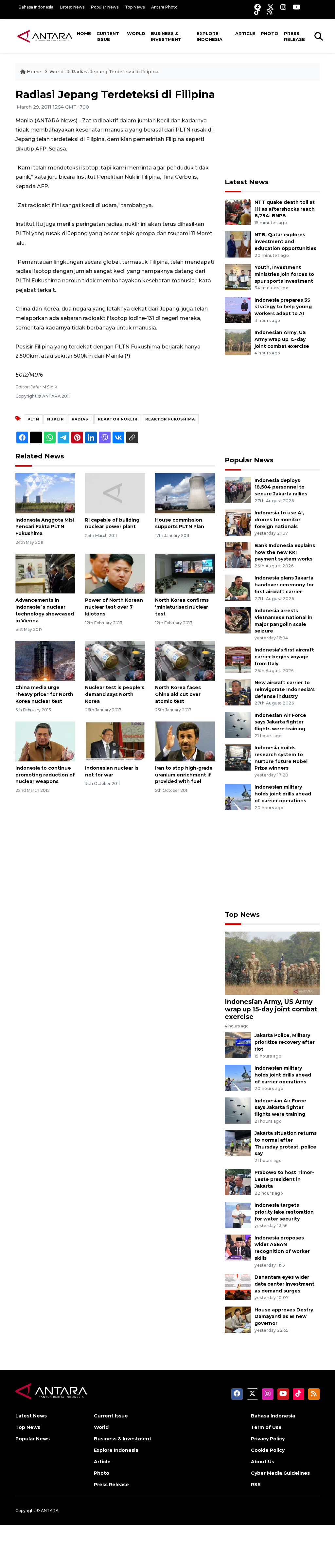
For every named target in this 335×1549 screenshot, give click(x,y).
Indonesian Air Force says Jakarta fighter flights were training (280, 722)
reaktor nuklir (117, 419)
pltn (33, 419)
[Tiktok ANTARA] (257, 12)
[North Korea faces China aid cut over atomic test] (185, 660)
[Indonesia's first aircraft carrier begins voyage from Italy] (238, 659)
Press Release (294, 36)
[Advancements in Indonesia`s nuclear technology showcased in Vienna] (45, 573)
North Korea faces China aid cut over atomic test (178, 694)
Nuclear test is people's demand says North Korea (114, 694)
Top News (135, 7)
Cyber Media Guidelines (280, 1473)
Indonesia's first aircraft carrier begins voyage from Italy (284, 657)
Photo (269, 33)
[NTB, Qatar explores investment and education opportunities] (238, 244)
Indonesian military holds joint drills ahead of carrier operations (283, 794)
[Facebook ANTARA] (257, 7)
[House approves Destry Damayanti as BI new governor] (238, 1319)
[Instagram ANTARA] (283, 7)
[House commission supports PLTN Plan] (185, 493)
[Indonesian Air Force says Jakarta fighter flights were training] (238, 724)
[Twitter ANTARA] (270, 7)
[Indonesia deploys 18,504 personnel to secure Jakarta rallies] (238, 490)
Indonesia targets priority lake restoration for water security (284, 1212)
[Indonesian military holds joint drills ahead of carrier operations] (238, 796)
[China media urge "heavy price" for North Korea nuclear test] (45, 660)
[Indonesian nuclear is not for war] (115, 741)
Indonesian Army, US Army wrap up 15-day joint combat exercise (282, 339)
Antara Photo (164, 7)
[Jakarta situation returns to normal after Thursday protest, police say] (238, 1142)
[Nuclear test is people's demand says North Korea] (115, 660)
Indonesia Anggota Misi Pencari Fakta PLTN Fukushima (44, 527)
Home (84, 33)
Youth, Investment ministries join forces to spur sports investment (284, 274)
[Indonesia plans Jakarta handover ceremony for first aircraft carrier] (238, 587)
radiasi (81, 419)
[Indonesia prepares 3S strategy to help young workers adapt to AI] (238, 309)
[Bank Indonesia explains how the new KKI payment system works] (238, 555)
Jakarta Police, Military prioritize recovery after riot (285, 1042)
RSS (256, 1484)
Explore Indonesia (209, 36)
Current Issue (108, 36)
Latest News (72, 7)
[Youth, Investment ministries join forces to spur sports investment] (238, 277)
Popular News (104, 7)
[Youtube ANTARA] (296, 7)
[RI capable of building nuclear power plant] (115, 493)
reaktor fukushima (170, 419)
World (136, 33)
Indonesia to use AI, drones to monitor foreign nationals (279, 519)
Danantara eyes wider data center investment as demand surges (284, 1284)
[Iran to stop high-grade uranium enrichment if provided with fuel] (185, 741)
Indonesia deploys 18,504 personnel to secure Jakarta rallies (281, 487)
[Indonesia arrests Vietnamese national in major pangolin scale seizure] (238, 620)
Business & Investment (166, 36)
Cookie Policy (268, 1450)
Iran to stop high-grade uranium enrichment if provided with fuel (184, 775)
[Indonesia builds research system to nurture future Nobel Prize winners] (238, 757)
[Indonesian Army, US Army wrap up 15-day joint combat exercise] (238, 342)
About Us (262, 1462)
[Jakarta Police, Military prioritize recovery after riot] (238, 1045)
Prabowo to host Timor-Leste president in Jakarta (284, 1179)
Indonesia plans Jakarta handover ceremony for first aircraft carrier (284, 585)
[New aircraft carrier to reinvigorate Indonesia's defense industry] (238, 692)
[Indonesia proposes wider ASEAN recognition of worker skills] (238, 1247)
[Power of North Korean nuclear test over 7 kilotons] (115, 573)
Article (245, 33)
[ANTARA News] (44, 36)
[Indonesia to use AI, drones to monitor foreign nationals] (238, 522)
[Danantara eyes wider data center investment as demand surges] (238, 1286)
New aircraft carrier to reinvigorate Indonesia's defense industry (285, 689)
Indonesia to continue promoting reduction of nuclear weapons (45, 775)
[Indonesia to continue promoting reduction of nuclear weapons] (45, 741)
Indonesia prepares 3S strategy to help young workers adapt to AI (283, 307)
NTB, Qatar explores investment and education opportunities (285, 241)
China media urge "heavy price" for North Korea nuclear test (44, 694)
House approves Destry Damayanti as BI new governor (284, 1316)
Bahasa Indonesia (36, 7)
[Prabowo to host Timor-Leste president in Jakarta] (238, 1182)
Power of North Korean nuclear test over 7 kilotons (114, 607)
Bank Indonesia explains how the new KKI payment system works (285, 552)
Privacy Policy (268, 1439)
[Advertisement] (274, 129)
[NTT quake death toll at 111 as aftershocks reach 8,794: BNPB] (238, 211)
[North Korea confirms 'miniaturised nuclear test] (185, 573)
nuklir (55, 419)
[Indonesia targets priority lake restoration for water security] (238, 1214)
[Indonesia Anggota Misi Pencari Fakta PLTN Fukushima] (45, 493)
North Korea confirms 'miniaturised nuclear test (182, 607)
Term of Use (266, 1427)
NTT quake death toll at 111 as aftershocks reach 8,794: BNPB (285, 209)
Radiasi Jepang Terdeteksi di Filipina (115, 72)
